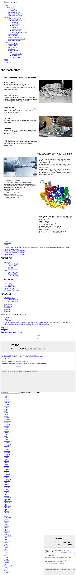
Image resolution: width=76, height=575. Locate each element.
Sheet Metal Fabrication (15, 15)
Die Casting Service (14, 12)
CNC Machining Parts (14, 19)
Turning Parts (16, 24)
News (6, 59)
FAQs (6, 60)
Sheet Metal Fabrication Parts (16, 39)
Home (6, 5)
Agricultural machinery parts (20, 30)
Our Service (11, 49)
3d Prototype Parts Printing (12, 322)
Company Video (17, 57)
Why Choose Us (13, 50)
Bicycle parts (15, 27)
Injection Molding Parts (15, 37)
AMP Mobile (8, 320)
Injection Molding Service (15, 14)
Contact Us (7, 62)
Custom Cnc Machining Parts (40, 324)
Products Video (16, 55)
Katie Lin (3, 330)
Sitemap (6, 319)
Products (7, 17)
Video (10, 52)
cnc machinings (12, 10)
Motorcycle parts (17, 29)
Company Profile (13, 44)
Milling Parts (15, 22)
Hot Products (8, 317)
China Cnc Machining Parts (23, 324)
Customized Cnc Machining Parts (31, 322)
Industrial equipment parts (19, 32)
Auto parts (15, 25)
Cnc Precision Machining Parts (50, 322)
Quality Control (12, 45)
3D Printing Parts (13, 34)
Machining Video (17, 54)
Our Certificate (12, 47)
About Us (7, 42)
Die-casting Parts (13, 35)
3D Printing (11, 9)
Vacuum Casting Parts (14, 40)
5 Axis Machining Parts (19, 20)
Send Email (4, 329)
